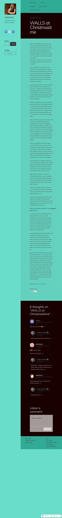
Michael (38, 320)
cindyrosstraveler (42, 332)
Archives (7, 50)
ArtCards (32, 6)
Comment (47, 429)
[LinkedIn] (13, 31)
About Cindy (33, 2)
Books (42, 2)
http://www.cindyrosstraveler (38, 208)
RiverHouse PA (43, 6)
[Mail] (9, 31)
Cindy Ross (9, 17)
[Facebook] (6, 31)
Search (7, 41)
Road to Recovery (34, 10)
